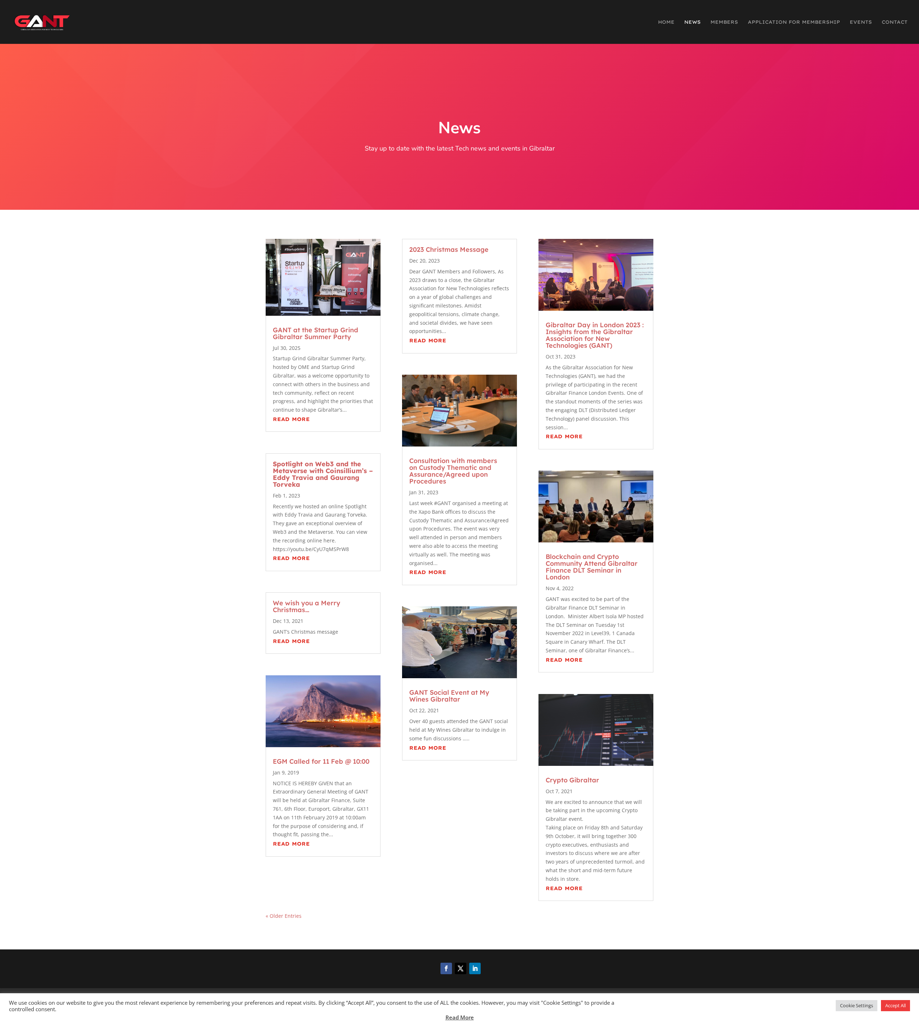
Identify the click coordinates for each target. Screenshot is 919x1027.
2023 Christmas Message (449, 249)
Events (861, 22)
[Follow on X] (460, 968)
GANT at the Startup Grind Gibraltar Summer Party (315, 333)
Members (724, 22)
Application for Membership (794, 22)
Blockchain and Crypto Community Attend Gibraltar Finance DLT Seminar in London (592, 566)
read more (291, 419)
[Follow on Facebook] (446, 968)
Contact (895, 22)
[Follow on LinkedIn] (475, 968)
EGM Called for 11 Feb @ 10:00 (321, 761)
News (692, 22)
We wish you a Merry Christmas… (306, 606)
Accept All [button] (895, 1005)
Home (666, 22)
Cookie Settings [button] (856, 1005)
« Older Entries (284, 915)
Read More (459, 1017)
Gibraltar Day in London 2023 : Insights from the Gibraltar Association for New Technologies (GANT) (595, 335)
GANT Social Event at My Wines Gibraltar (449, 695)
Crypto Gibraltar (572, 780)
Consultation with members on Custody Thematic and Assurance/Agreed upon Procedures (453, 471)
